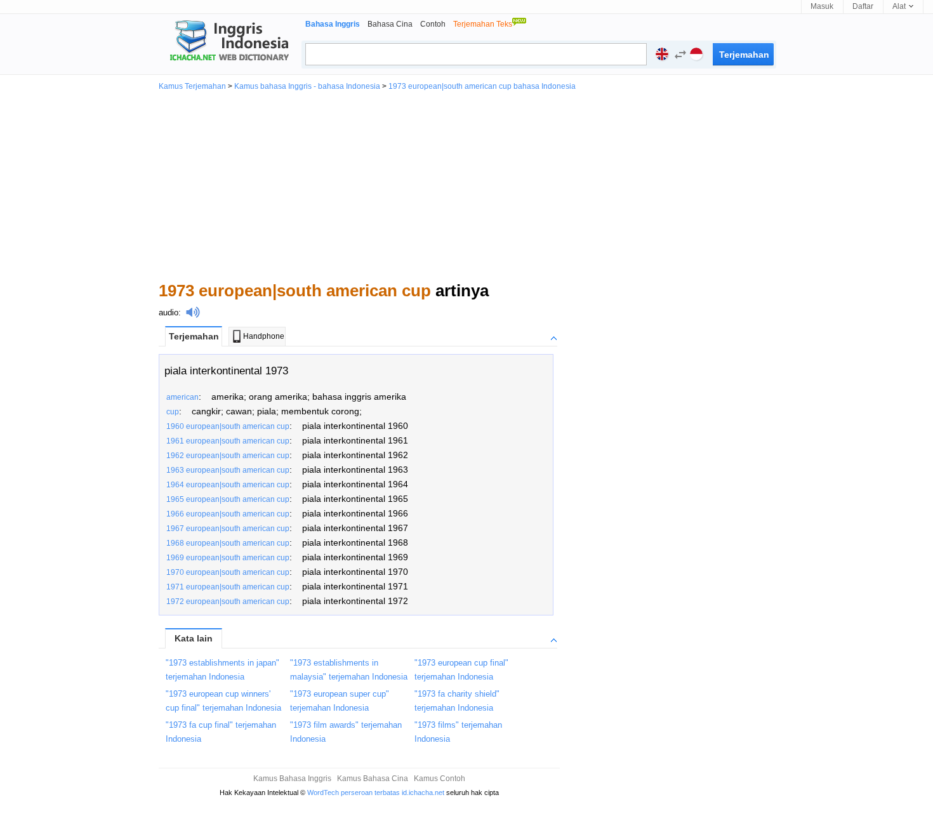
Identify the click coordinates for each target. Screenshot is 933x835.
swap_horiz (680, 54)
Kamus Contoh (439, 778)
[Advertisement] (466, 185)
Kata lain (194, 638)
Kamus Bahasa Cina (372, 778)
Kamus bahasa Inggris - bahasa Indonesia (307, 86)
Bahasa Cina (390, 24)
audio (168, 312)
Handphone (263, 336)
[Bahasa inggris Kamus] (227, 42)
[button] (677, 56)
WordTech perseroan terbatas (353, 792)
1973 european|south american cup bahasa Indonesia (482, 86)
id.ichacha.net (423, 792)
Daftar (862, 6)
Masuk (822, 6)
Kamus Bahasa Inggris (292, 778)
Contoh (433, 24)
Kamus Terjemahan (192, 86)
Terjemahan (194, 336)
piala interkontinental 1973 (226, 371)
